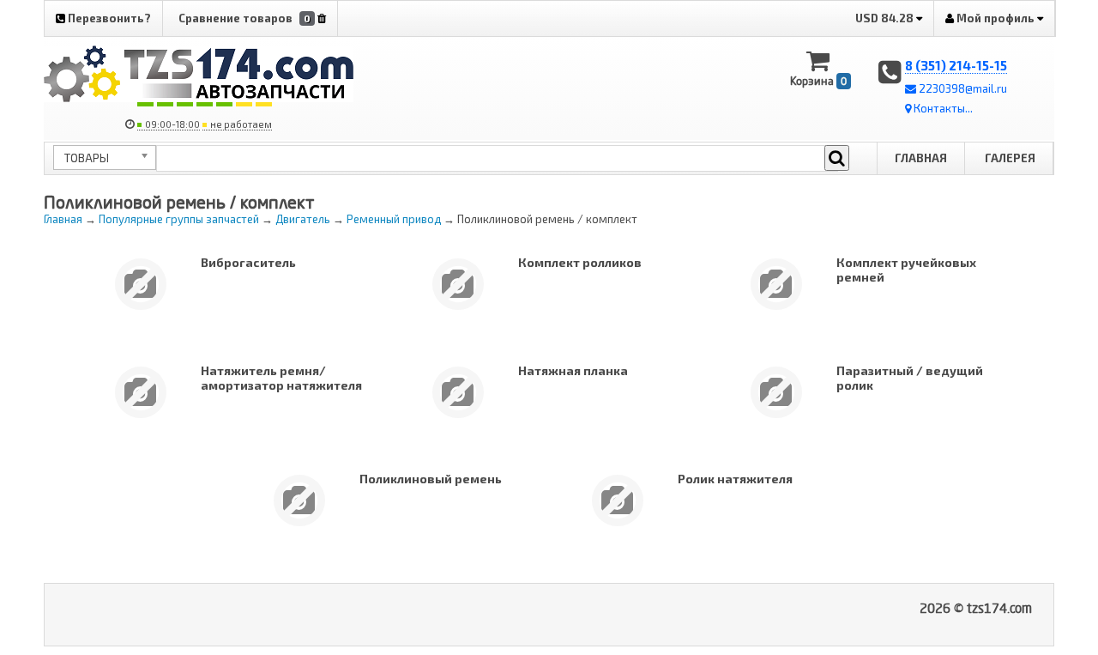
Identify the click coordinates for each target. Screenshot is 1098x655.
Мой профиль (995, 18)
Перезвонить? (108, 18)
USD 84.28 (885, 18)
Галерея (1010, 158)
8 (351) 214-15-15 (956, 65)
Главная (921, 158)
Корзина (818, 81)
